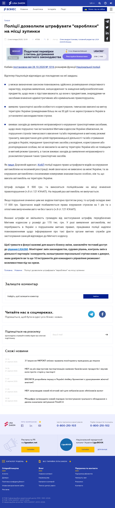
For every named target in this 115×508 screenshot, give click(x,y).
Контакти (79, 486)
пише (11, 164)
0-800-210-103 (66, 425)
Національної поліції (88, 66)
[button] (3, 3)
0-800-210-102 (99, 425)
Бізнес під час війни (96, 9)
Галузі (7, 21)
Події (63, 9)
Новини (24, 9)
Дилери (5, 478)
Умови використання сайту (13, 486)
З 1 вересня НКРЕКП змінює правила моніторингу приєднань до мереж (62, 360)
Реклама (5, 490)
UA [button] (91, 3)
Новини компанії (45, 474)
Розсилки (79, 482)
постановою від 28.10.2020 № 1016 (33, 66)
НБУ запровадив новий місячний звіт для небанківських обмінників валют (64, 390)
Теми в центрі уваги (47, 486)
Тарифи (30, 450)
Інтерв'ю (52, 9)
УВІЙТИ (96, 296)
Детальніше (102, 449)
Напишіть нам (81, 478)
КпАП (41, 164)
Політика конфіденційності (13, 482)
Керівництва (44, 478)
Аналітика (38, 9)
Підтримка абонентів (84, 474)
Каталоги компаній (46, 482)
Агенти (5, 474)
